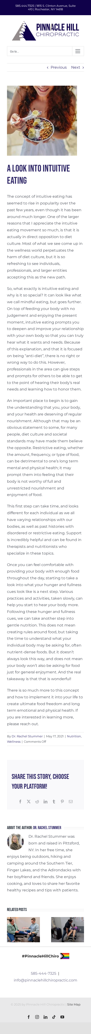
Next (75, 67)
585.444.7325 (24, 5)
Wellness (14, 741)
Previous (59, 67)
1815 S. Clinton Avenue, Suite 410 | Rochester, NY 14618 (52, 7)
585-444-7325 (43, 973)
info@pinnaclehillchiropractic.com (45, 980)
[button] (10, 929)
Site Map (73, 1004)
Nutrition (74, 736)
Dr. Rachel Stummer (27, 736)
